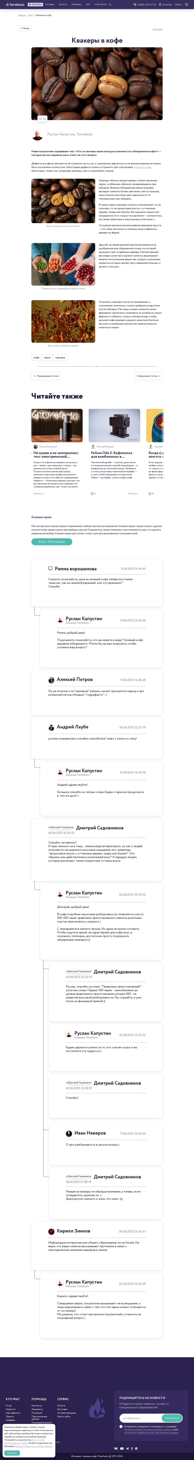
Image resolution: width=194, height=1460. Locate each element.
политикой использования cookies (24, 1441)
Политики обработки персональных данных (147, 1429)
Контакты (101, 4)
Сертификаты (13, 1413)
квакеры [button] (60, 358)
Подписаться (172, 1418)
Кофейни (10, 1420)
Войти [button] (178, 4)
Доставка (62, 1409)
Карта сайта (63, 1416)
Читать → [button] (38, 493)
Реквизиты (37, 1409)
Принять (12, 1453)
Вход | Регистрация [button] (52, 542)
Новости (10, 1409)
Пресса (10, 1416)
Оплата (61, 1406)
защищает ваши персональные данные (33, 1446)
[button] (35, 4)
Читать (63, 4)
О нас (9, 1406)
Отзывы (49, 4)
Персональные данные (39, 1417)
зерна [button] (47, 358)
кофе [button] (36, 358)
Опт (88, 4)
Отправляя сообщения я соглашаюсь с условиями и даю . (151, 1429)
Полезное (37, 1413)
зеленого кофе (142, 167)
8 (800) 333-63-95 (146, 4)
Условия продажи (66, 1413)
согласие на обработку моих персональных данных (151, 1432)
